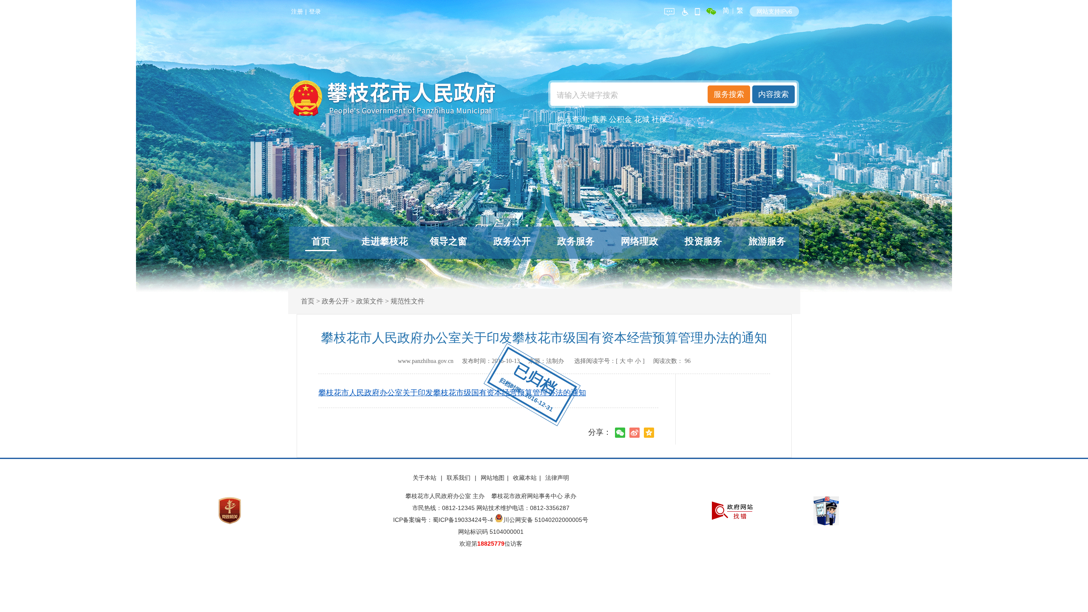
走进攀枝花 (384, 241)
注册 (297, 11)
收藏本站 (525, 477)
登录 (315, 11)
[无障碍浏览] (684, 10)
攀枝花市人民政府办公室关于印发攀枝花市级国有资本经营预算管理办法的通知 (452, 392)
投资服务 (703, 241)
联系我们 (459, 477)
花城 (641, 119)
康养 (599, 119)
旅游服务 (767, 241)
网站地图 (492, 477)
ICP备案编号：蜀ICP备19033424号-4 (444, 519)
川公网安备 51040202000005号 (545, 519)
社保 (659, 119)
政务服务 (576, 241)
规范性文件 (408, 301)
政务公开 (512, 241)
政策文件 (369, 301)
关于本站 (425, 477)
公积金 (620, 119)
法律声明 (557, 477)
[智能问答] (669, 10)
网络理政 (639, 241)
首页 (321, 241)
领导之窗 (448, 241)
